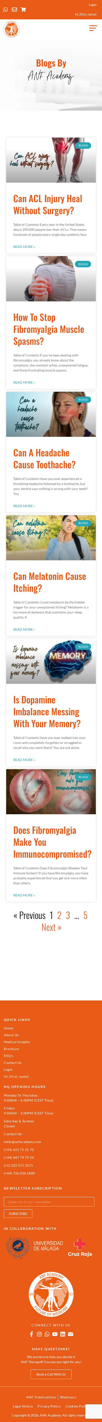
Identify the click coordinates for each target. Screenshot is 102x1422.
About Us (11, 1035)
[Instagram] (39, 1334)
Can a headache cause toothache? (44, 458)
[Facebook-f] (31, 1334)
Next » (52, 926)
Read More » (24, 246)
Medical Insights (17, 1042)
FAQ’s (8, 1056)
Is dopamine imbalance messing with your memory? (47, 711)
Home (8, 1028)
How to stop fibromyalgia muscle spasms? (48, 328)
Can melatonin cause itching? (49, 581)
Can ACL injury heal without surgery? (47, 204)
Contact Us (13, 1063)
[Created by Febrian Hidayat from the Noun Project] (93, 29)
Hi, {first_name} (85, 14)
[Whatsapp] (47, 1334)
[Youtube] (55, 1334)
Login (92, 5)
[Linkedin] (62, 1334)
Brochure (11, 1049)
